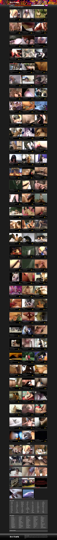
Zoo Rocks (45, 1)
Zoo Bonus (33, 1)
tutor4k (24, 85)
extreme (37, 85)
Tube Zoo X (35, 525)
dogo (17, 504)
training (22, 506)
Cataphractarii (13, 526)
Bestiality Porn (20, 525)
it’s (37, 243)
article (11, 243)
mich (17, 511)
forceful (26, 388)
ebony (22, 512)
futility (11, 296)
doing (14, 375)
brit (28, 511)
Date (28, 5)
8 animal (14, 2)
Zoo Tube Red (20, 526)
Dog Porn (19, 527)
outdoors (24, 230)
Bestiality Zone (27, 520)
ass (25, 72)
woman (40, 151)
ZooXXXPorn (45, 2)
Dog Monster (27, 527)
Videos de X (35, 520)
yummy (22, 511)
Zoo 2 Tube (27, 526)
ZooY (34, 527)
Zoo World (42, 521)
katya (25, 283)
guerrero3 (23, 504)
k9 (33, 504)
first (27, 125)
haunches (25, 388)
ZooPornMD (27, 519)
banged (28, 512)
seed (38, 512)
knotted (38, 506)
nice (12, 505)
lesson (24, 125)
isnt (26, 85)
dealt (27, 441)
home (33, 505)
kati (11, 230)
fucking (24, 59)
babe (39, 230)
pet (12, 504)
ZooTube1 (34, 526)
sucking (28, 217)
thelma (37, 441)
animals (39, 296)
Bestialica (42, 520)
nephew (26, 441)
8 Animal (34, 521)
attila (38, 125)
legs (26, 375)
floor (38, 388)
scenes (12, 125)
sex (11, 164)
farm (36, 138)
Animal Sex (45, 3)
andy (40, 375)
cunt (13, 85)
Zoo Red (41, 526)
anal (38, 230)
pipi (37, 138)
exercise (13, 296)
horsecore (17, 512)
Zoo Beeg (41, 519)
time (13, 309)
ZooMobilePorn (27, 525)
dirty (14, 243)
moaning (15, 296)
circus (12, 230)
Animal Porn (39, 2)
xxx (36, 388)
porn (40, 59)
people (37, 59)
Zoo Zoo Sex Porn (43, 527)
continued (28, 296)
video (33, 511)
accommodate (12, 59)
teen (25, 309)
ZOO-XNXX (33, 3)
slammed (12, 85)
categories (17, 5)
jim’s (25, 138)
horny (13, 230)
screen (24, 296)
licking (12, 506)
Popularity (23, 5)
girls (38, 362)
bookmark (33, 512)
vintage (17, 506)
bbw (12, 512)
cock (26, 138)
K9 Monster (27, 521)
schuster (37, 125)
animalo (17, 505)
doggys (38, 511)
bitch (38, 504)
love (28, 506)
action (40, 125)
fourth (36, 204)
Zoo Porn (41, 525)
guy (25, 85)
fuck (12, 511)
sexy (36, 309)
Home (12, 5)
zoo (37, 388)
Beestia (33, 2)
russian (43, 504)
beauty (11, 204)
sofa (26, 72)
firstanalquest (37, 72)
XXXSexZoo (39, 3)
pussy (28, 504)
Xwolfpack (20, 519)
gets (38, 505)
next (29, 443)
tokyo (24, 217)
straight (25, 375)
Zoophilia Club (35, 519)
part (11, 125)
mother (14, 204)
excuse (38, 217)
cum (28, 505)
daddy (44, 512)
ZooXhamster (39, 1)
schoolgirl (15, 59)
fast (38, 85)
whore (43, 505)
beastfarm (26, 217)
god (36, 243)
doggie (43, 511)
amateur (25, 164)
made (33, 506)
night (36, 283)
